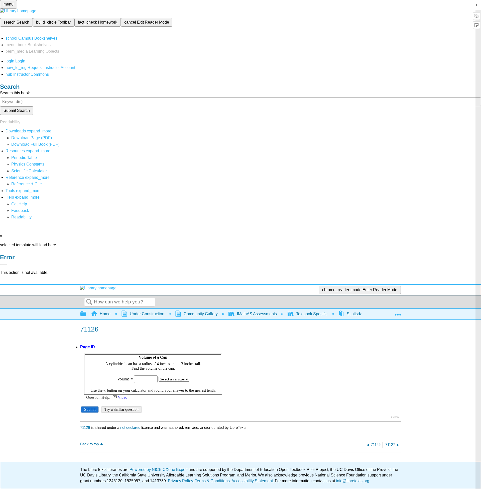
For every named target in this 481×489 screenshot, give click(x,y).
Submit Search (17, 110)
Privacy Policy (180, 481)
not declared (130, 427)
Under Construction (147, 314)
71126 (85, 427)
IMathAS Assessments (257, 314)
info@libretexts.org (352, 481)
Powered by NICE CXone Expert (159, 469)
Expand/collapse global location (398, 312)
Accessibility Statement (252, 481)
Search (89, 302)
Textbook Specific (311, 314)
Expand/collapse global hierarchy (86, 314)
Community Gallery (201, 314)
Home (105, 314)
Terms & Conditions (212, 481)
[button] (20, 210)
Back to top (89, 444)
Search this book (15, 93)
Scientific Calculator (29, 171)
